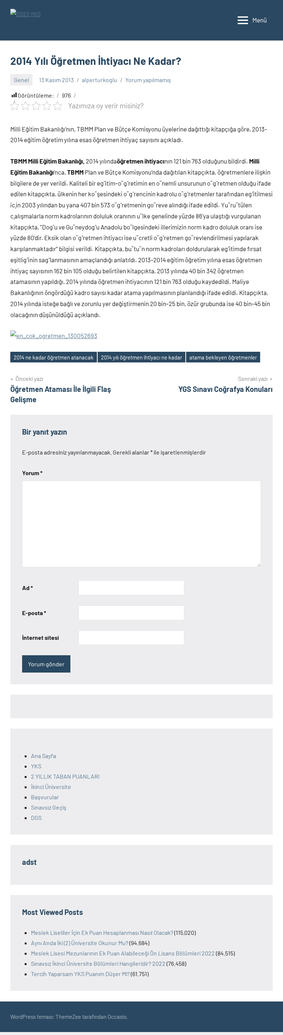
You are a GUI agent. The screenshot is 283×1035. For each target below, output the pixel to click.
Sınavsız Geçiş (48, 807)
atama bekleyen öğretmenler (223, 357)
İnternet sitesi (40, 637)
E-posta (34, 612)
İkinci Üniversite (51, 786)
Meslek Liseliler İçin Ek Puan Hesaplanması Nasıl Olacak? (102, 932)
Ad (27, 587)
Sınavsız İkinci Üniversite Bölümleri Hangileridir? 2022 (98, 963)
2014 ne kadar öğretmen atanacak (54, 357)
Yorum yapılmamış (148, 79)
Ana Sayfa (43, 755)
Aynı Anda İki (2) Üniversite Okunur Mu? (79, 942)
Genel (21, 79)
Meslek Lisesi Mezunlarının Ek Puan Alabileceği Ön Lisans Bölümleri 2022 (123, 953)
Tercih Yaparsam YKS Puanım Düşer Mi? (80, 973)
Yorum (32, 472)
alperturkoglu (99, 79)
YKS (36, 765)
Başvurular (45, 796)
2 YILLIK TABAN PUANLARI (65, 776)
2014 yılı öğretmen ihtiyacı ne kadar (141, 357)
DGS (36, 817)
